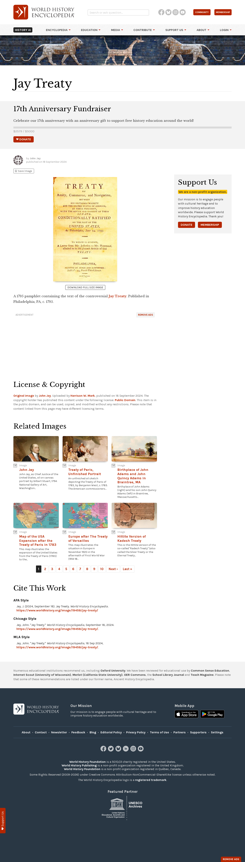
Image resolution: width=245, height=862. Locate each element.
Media (115, 30)
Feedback (78, 732)
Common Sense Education (210, 670)
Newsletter (59, 732)
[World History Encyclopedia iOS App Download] (186, 714)
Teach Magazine (202, 675)
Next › (113, 569)
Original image (23, 395)
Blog (93, 732)
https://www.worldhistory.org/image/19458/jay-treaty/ (57, 610)
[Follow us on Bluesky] (118, 750)
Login (224, 30)
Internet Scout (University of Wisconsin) (42, 675)
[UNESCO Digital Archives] (122, 807)
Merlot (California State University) (97, 675)
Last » (127, 569)
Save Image (23, 171)
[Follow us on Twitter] (111, 750)
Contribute (142, 30)
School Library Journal (168, 675)
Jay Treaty (118, 296)
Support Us (174, 30)
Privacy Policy (135, 732)
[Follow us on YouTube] (141, 750)
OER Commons (135, 675)
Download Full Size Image (85, 287)
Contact (41, 732)
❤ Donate (23, 139)
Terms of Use (159, 732)
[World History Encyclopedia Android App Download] (212, 714)
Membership (210, 225)
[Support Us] (3, 820)
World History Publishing (79, 765)
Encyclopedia (57, 30)
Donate (186, 225)
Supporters (198, 732)
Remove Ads (145, 314)
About (201, 30)
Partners (179, 732)
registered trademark (150, 780)
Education (89, 30)
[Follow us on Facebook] (103, 750)
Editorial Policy (111, 732)
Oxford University (112, 670)
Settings (217, 732)
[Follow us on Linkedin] (126, 750)
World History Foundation (87, 762)
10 (102, 569)
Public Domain (125, 400)
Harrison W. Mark (82, 395)
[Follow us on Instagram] (133, 750)
